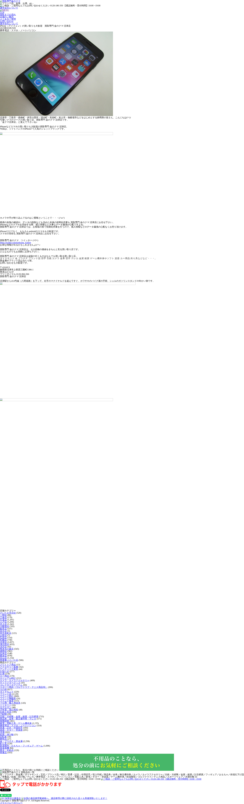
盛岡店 (3, 651)
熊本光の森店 (7, 649)
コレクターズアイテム (11, 685)
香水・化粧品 (7, 750)
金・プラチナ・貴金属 (11, 741)
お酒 (2, 673)
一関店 (3, 615)
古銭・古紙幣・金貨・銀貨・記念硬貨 (19, 716)
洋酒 (2, 732)
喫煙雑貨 (4, 721)
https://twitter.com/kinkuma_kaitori (15, 242)
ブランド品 (5, 694)
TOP (2, 12)
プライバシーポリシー (11, 803)
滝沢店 (3, 646)
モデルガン (5, 707)
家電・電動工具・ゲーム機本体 (16, 723)
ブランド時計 (7, 696)
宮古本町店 (5, 633)
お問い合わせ (7, 21)
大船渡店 (4, 626)
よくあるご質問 (8, 19)
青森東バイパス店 (9, 660)
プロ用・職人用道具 (10, 703)
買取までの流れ (8, 14)
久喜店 (3, 619)
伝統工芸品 (5, 712)
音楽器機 (4, 748)
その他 (3, 689)
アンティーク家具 (9, 669)
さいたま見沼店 (8, 613)
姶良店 (3, 628)
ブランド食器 (7, 701)
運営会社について (9, 8)
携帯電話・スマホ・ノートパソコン (18, 725)
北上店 (3, 624)
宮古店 (3, 631)
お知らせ (4, 671)
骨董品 (3, 752)
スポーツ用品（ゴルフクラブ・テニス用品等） (23, 687)
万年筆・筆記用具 (9, 710)
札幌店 (3, 640)
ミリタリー (5, 705)
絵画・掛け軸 (7, 734)
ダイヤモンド (7, 691)
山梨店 (3, 635)
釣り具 (3, 743)
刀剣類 (3, 714)
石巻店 (3, 653)
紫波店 (3, 655)
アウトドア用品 (8, 664)
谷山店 (3, 658)
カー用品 (4, 676)
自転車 (3, 737)
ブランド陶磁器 (8, 698)
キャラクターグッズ (10, 682)
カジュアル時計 (8, 678)
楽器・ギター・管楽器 (11, 730)
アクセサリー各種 (9, 667)
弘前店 (3, 637)
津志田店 (4, 644)
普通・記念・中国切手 (11, 728)
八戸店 (3, 622)
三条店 (3, 617)
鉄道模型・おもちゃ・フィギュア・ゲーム (21, 746)
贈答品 (3, 739)
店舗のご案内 (7, 17)
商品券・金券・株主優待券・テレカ (18, 719)
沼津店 (3, 642)
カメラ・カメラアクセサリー (14, 680)
